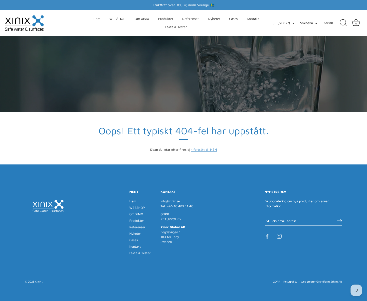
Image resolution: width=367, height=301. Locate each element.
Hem (96, 19)
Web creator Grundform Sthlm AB (321, 281)
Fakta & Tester (176, 27)
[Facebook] (267, 236)
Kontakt (253, 19)
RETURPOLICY (171, 219)
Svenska (306, 23)
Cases (233, 19)
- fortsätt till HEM (204, 149)
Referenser (190, 19)
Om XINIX (142, 19)
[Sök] (343, 22)
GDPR (165, 214)
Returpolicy (290, 281)
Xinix (38, 281)
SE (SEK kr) (281, 23)
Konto (328, 23)
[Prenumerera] (339, 220)
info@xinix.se (170, 201)
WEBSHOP (117, 19)
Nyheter (214, 19)
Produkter (165, 19)
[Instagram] (279, 236)
